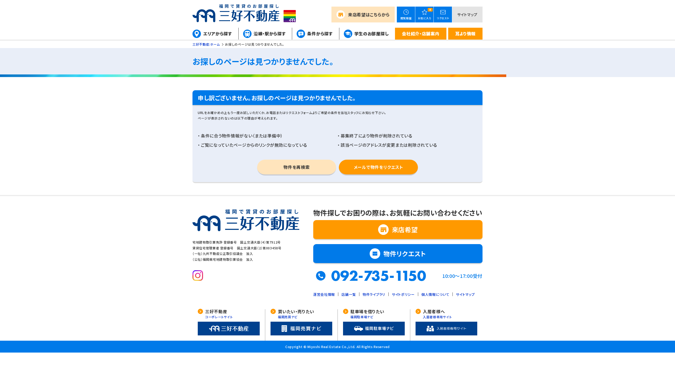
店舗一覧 (348, 294)
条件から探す (319, 33)
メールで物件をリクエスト (378, 167)
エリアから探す (217, 33)
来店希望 (369, 14)
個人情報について (435, 294)
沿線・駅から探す (270, 33)
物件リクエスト (404, 253)
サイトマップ (467, 14)
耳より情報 (465, 33)
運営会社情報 (324, 294)
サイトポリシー (403, 294)
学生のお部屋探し (371, 33)
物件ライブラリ (374, 294)
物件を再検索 (296, 167)
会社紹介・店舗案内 (420, 33)
